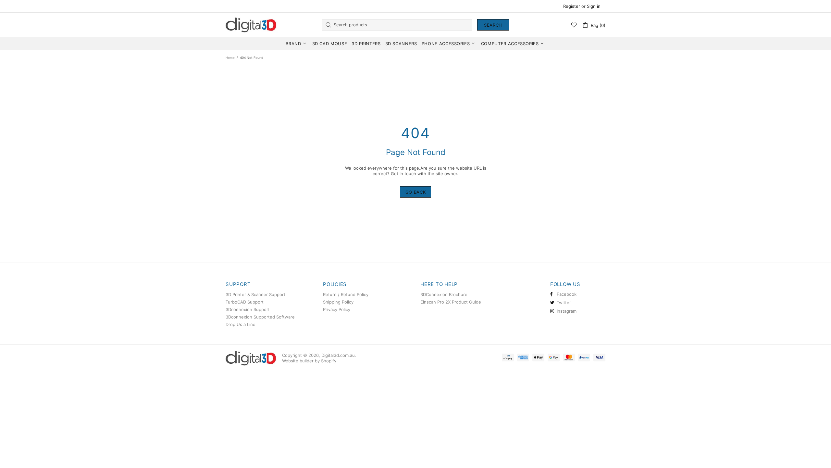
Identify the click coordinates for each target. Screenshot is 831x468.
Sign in (594, 6)
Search (493, 25)
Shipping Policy (338, 302)
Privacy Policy (336, 309)
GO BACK (415, 192)
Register (571, 6)
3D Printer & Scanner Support (255, 294)
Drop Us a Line (240, 324)
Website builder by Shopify (309, 360)
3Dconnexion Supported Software (260, 316)
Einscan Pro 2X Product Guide (450, 302)
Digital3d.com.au (252, 24)
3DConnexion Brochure (443, 294)
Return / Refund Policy (345, 294)
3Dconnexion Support (248, 309)
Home (230, 57)
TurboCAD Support (245, 302)
